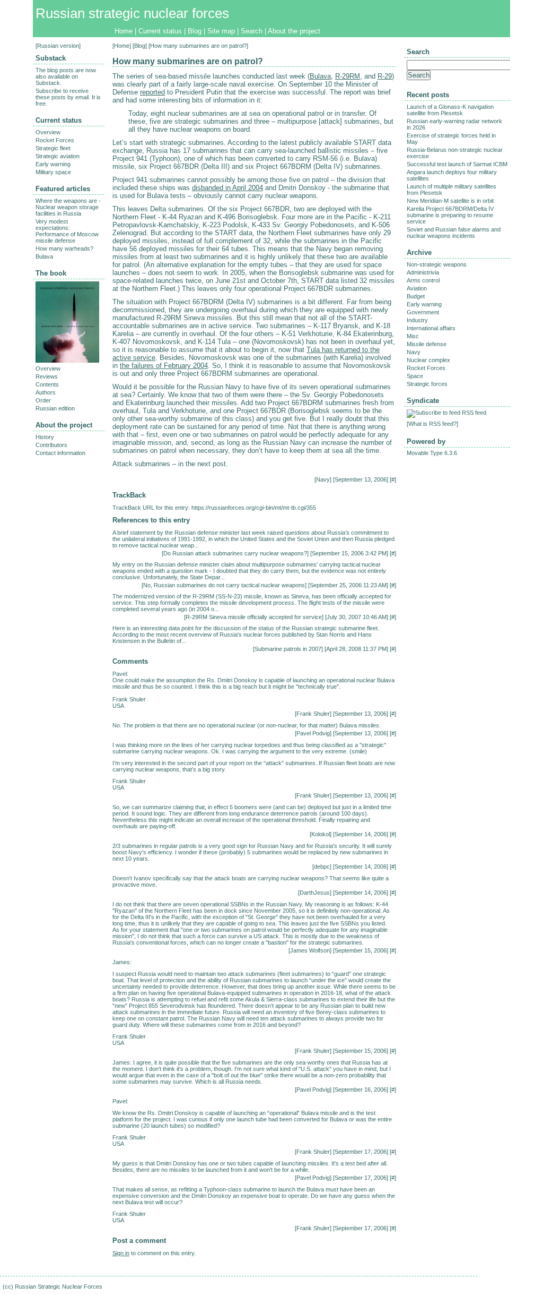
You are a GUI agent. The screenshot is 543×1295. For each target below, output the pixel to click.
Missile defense (426, 344)
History (45, 437)
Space (415, 376)
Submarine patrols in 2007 (288, 649)
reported (152, 92)
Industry (417, 320)
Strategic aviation (58, 156)
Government (423, 312)
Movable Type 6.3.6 (432, 453)
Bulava (320, 76)
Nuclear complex (428, 360)
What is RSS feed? (432, 424)
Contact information (60, 453)
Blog (195, 31)
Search (251, 31)
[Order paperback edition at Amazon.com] (67, 360)
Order (43, 400)
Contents (47, 384)
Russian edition (55, 408)
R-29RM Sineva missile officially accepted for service (254, 617)
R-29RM (347, 76)
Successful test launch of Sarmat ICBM (457, 164)
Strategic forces (427, 384)
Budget (416, 296)
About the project (294, 31)
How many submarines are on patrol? (187, 61)
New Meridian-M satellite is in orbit (450, 201)
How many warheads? (64, 248)
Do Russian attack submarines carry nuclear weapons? (235, 553)
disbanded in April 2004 (227, 188)
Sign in (120, 1253)
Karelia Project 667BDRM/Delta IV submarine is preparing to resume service (450, 215)
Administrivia (423, 272)
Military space (53, 172)
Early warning (53, 164)
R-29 (385, 76)
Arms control (423, 280)
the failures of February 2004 (164, 366)
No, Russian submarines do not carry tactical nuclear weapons (224, 585)
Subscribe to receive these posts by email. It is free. (68, 97)
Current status (160, 31)
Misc (413, 336)
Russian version (58, 45)
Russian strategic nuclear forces (132, 13)
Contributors (51, 445)
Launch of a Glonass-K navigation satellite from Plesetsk (450, 110)
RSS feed (474, 412)
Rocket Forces (55, 140)
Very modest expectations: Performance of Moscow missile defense (67, 231)
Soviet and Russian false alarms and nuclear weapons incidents (454, 232)
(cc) (8, 1286)
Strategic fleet (53, 148)
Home (124, 31)
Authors (46, 392)
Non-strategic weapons (437, 264)
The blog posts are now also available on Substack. (66, 76)
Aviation (417, 288)
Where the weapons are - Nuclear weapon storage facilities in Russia (68, 207)
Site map (221, 31)
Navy (323, 479)
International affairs (431, 328)
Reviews (47, 376)
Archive (419, 252)
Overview (48, 132)
